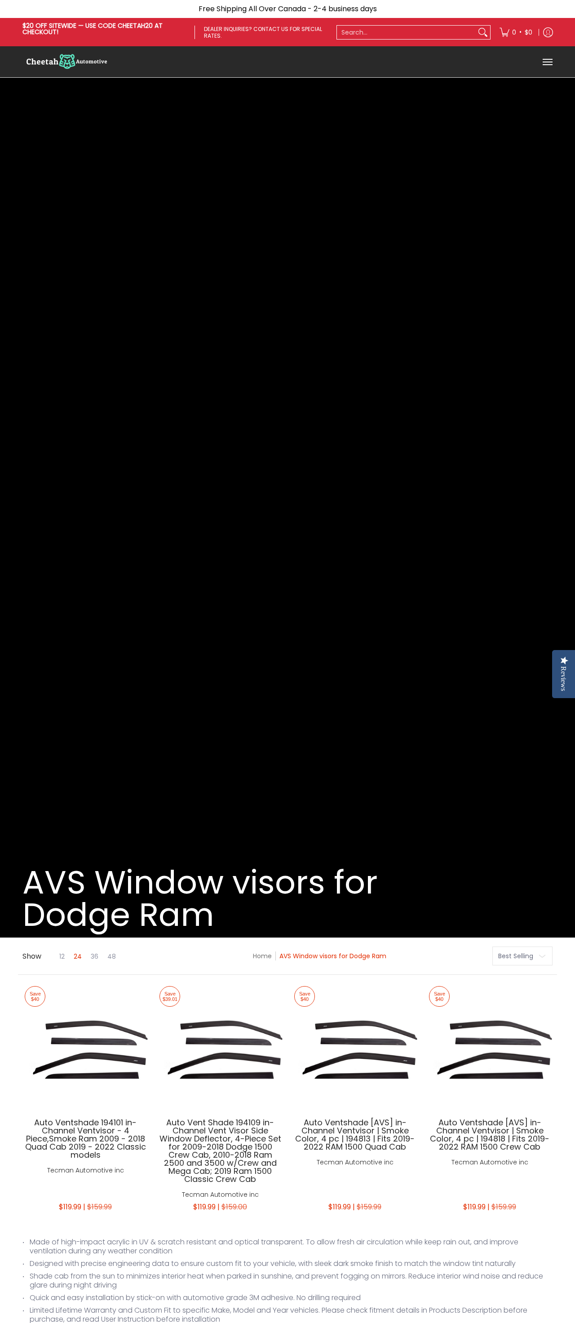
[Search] (483, 32)
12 (62, 956)
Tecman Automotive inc (85, 1170)
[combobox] (406, 32)
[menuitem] (516, 32)
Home (262, 955)
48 (111, 956)
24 (78, 956)
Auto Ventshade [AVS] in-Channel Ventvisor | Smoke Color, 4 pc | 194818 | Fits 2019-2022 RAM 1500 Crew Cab (489, 1134)
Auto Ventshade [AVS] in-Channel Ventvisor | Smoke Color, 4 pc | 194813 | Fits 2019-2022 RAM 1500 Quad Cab (355, 1134)
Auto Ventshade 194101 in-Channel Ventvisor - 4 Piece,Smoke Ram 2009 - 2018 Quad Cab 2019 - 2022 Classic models (85, 1138)
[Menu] (547, 61)
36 (94, 956)
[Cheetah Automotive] (67, 61)
